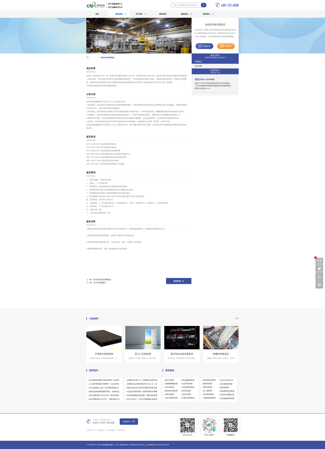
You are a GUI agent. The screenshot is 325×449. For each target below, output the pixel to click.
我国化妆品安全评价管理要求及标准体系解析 (142, 389)
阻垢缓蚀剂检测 (209, 380)
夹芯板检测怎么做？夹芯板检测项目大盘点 (104, 389)
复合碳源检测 (208, 394)
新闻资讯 (184, 14)
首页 (97, 14)
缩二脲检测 (207, 391)
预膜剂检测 (207, 384)
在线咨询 (126, 422)
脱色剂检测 (207, 387)
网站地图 (111, 430)
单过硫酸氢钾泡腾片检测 (227, 399)
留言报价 (228, 46)
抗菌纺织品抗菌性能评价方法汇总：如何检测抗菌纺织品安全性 (142, 385)
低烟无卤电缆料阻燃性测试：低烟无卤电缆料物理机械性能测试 (104, 392)
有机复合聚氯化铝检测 (227, 396)
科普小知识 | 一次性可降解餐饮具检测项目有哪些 (142, 400)
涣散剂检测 (169, 394)
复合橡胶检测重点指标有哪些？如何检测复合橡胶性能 (104, 381)
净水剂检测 (169, 387)
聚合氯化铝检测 (171, 391)
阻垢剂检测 (224, 387)
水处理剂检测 (187, 384)
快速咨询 (206, 46)
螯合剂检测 (169, 380)
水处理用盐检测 (188, 387)
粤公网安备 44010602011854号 (158, 445)
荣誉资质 (162, 14)
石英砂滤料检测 (188, 398)
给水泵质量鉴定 (99, 283)
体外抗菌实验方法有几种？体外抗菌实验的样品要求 (104, 396)
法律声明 (89, 430)
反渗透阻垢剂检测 (227, 391)
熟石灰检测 (186, 391)
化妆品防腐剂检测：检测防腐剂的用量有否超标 (142, 392)
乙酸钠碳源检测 (209, 398)
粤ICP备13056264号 (137, 445)
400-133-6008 (230, 5)
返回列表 (177, 281)
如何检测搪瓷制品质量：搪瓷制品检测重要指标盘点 (142, 396)
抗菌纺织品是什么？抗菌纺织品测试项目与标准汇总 (142, 381)
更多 (237, 318)
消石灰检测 (186, 394)
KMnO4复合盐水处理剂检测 (226, 381)
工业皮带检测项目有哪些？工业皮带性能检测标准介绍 (104, 385)
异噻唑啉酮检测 (171, 384)
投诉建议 (100, 430)
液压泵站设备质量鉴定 (102, 279)
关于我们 (139, 14)
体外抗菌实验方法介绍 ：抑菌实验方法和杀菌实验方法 (104, 400)
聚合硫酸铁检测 (188, 380)
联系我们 (206, 14)
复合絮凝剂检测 (226, 384)
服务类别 (119, 14)
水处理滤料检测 (171, 398)
